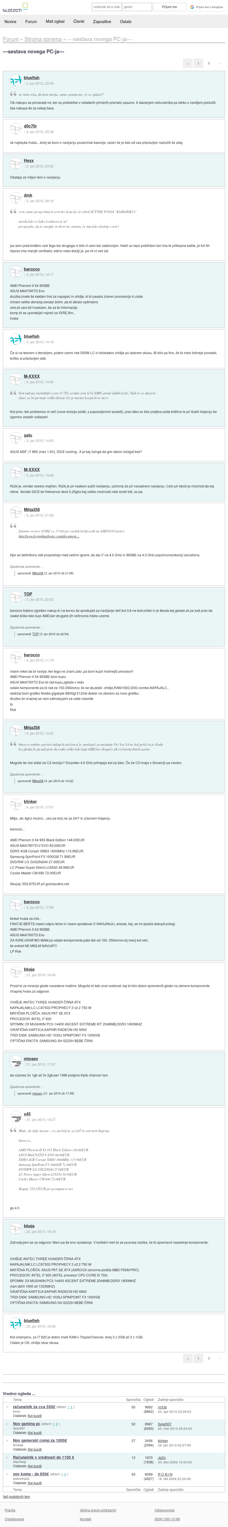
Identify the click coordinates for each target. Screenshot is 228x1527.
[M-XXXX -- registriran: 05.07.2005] (16, 379)
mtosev (31, 1059)
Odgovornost (164, 1510)
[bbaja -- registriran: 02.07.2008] (16, 972)
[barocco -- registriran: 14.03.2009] (16, 271)
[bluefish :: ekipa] (16, 80)
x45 (27, 1114)
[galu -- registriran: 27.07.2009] (16, 438)
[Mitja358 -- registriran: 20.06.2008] (16, 512)
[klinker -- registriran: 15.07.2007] (16, 804)
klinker (30, 801)
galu (28, 435)
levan (16, 1411)
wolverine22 (21, 1478)
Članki (78, 21)
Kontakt (85, 1518)
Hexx (29, 160)
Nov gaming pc (26, 1423)
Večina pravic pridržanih (98, 1510)
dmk (28, 195)
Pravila (10, 1510)
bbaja (29, 969)
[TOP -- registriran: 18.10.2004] (16, 596)
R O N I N (165, 1474)
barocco (32, 269)
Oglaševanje (14, 1518)
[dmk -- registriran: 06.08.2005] (16, 198)
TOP (28, 594)
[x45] (16, 1116)
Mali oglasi (55, 21)
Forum (31, 21)
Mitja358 (32, 509)
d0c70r (30, 126)
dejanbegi (19, 1461)
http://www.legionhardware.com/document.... (49, 536)
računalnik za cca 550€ (34, 1406)
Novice (10, 21)
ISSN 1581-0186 (167, 1518)
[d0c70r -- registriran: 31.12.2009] (16, 128)
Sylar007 (19, 1428)
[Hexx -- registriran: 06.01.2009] (16, 163)
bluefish (31, 78)
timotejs (18, 1445)
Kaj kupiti (35, 1415)
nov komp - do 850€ (31, 1473)
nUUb (162, 1407)
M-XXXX (32, 376)
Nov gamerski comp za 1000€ (40, 1440)
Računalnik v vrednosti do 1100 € (43, 1457)
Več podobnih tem (16, 1496)
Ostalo (126, 21)
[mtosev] (16, 1061)
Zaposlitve (102, 21)
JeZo (162, 1457)
